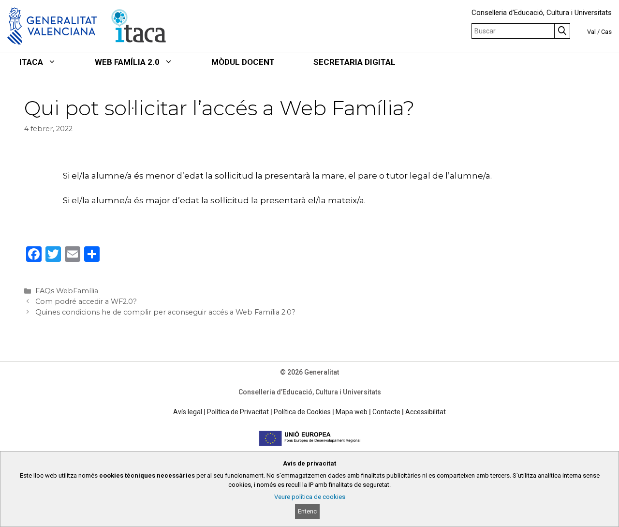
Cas (606, 31)
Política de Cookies (302, 412)
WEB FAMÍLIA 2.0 (127, 62)
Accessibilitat (425, 412)
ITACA (31, 62)
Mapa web (352, 412)
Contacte (386, 412)
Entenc (307, 511)
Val (591, 31)
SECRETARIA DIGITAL (354, 62)
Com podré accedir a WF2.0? (86, 301)
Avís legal (187, 412)
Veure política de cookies (309, 496)
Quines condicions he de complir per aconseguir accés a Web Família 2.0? (165, 312)
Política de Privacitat (238, 412)
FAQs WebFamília (66, 290)
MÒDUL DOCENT (243, 62)
